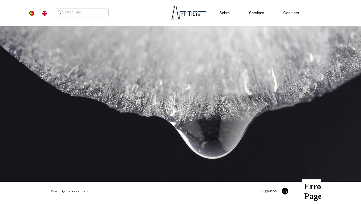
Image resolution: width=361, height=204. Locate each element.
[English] (44, 13)
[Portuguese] (31, 13)
